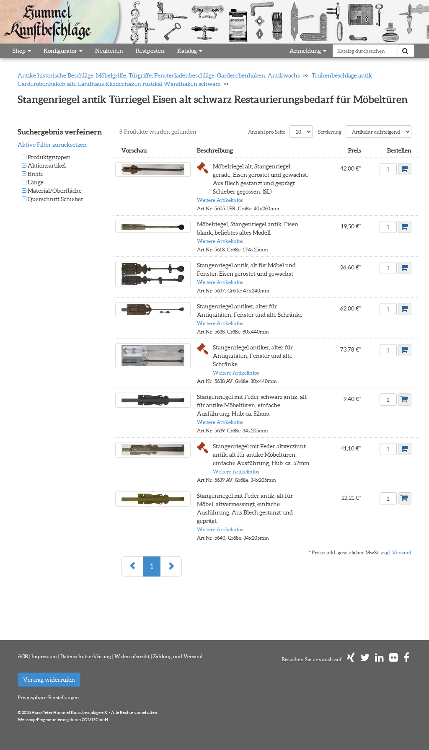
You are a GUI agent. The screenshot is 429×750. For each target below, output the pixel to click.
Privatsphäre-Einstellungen (48, 697)
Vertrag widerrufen (49, 679)
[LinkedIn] (379, 659)
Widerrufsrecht (132, 656)
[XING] (351, 659)
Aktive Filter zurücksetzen (52, 144)
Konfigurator (61, 50)
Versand (401, 552)
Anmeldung (305, 50)
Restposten (150, 50)
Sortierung (329, 131)
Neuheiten (109, 50)
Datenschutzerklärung (85, 656)
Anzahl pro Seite (266, 131)
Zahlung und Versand (178, 656)
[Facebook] (406, 659)
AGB (23, 656)
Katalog (187, 50)
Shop (20, 50)
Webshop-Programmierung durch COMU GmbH (63, 719)
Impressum (44, 656)
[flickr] (393, 659)
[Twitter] (365, 659)
